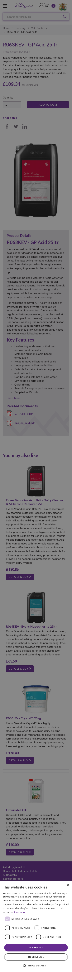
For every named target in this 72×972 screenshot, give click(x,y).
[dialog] (36, 926)
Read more (19, 912)
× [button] (67, 885)
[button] (36, 965)
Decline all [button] (36, 957)
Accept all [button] (36, 947)
